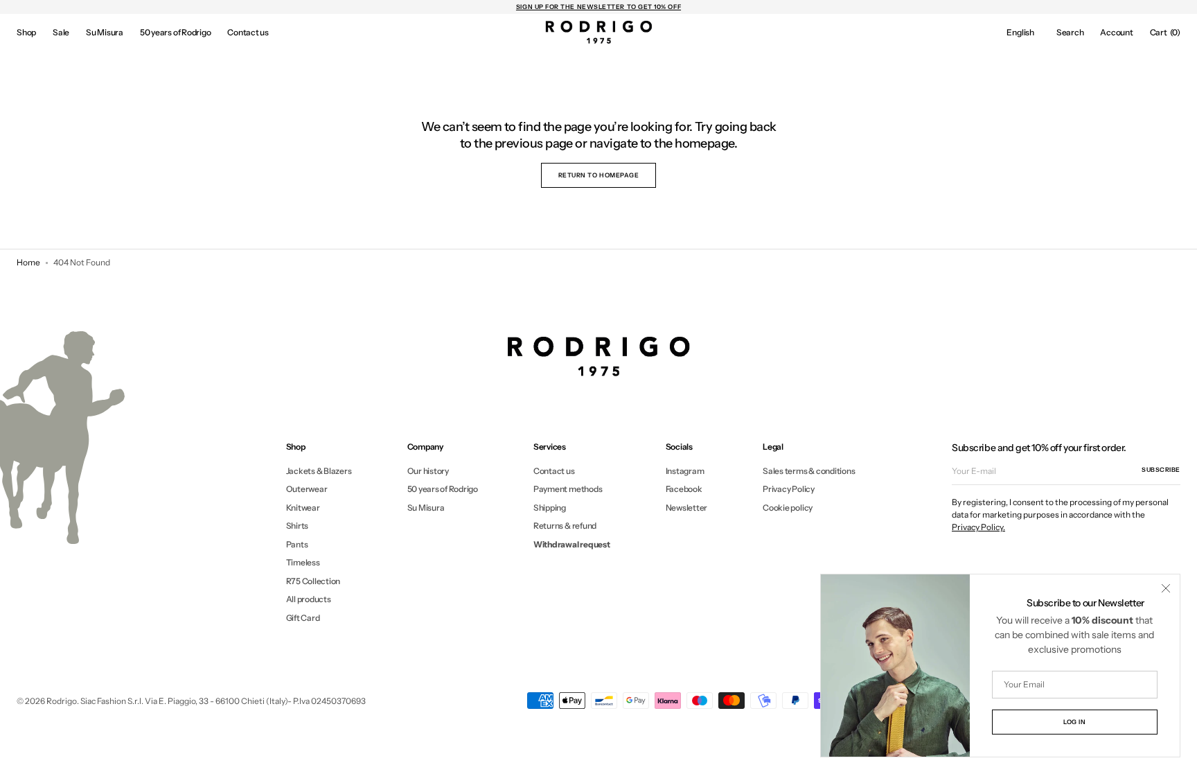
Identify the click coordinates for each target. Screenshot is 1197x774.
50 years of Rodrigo (442, 489)
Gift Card (303, 618)
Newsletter (687, 507)
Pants (297, 544)
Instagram (685, 471)
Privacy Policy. (978, 527)
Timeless (303, 562)
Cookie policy (788, 507)
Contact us (554, 471)
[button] (1020, 32)
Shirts (297, 525)
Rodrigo (61, 701)
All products (308, 599)
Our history (428, 471)
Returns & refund (564, 525)
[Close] (1166, 588)
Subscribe (1161, 469)
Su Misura (426, 507)
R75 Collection (313, 581)
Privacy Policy (789, 489)
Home (28, 262)
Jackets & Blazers (319, 471)
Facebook (684, 489)
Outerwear (307, 489)
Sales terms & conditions (809, 471)
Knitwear (303, 507)
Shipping (549, 507)
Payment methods (567, 489)
